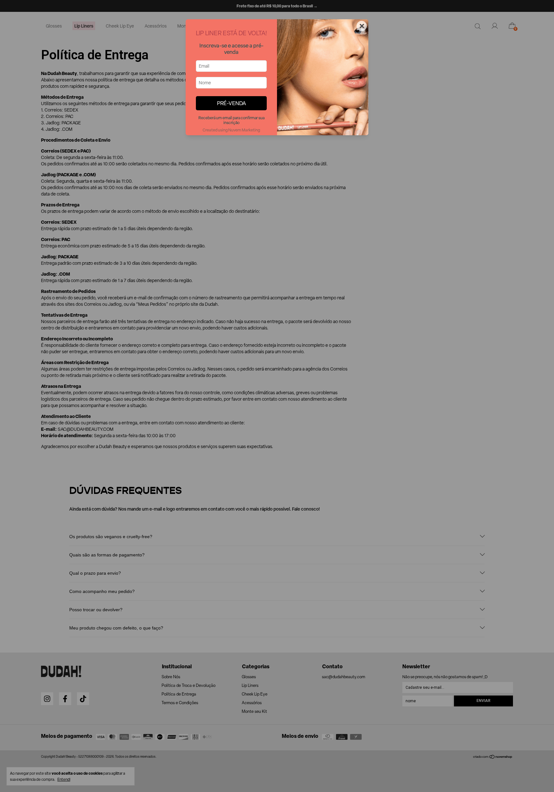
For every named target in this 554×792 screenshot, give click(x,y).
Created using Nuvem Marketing (231, 130)
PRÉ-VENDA (231, 103)
